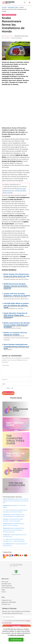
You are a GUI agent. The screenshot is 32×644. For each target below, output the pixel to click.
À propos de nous (6, 600)
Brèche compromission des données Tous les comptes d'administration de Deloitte (17, 323)
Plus (3, 597)
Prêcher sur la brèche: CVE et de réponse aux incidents (15, 333)
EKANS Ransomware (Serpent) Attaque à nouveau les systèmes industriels (15, 284)
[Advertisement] (16, 106)
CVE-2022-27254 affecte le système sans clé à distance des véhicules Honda (16, 304)
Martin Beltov (8, 36)
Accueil (4, 7)
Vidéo (3, 590)
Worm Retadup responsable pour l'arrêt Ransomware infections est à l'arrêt (16, 345)
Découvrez (5, 579)
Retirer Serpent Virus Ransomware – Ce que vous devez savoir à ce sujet (17, 274)
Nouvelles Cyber (13, 7)
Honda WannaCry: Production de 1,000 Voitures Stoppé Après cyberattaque (15, 313)
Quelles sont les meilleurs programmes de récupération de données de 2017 (15, 500)
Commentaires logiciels (8, 588)
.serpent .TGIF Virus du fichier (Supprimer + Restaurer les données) (17, 294)
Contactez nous (6, 604)
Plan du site (5, 581)
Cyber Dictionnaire (7, 586)
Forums (4, 592)
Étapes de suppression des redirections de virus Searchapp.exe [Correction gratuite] (13, 530)
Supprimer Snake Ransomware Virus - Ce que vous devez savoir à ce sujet (14, 190)
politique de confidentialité (17, 635)
